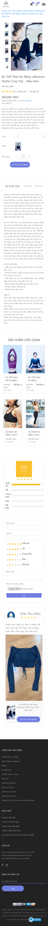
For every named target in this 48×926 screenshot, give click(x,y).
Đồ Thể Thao (6, 770)
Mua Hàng (16, 10)
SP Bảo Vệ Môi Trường (10, 774)
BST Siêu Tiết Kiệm (9, 783)
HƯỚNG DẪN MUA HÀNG (11, 830)
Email (8, 533)
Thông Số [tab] (27, 186)
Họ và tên (10, 523)
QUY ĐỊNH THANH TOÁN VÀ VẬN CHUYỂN (18, 835)
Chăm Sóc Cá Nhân (9, 792)
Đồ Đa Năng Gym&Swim (33, 10)
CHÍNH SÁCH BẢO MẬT (10, 826)
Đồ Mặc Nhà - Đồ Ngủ (10, 757)
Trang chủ (6, 10)
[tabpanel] (27, 46)
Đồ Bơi (4, 765)
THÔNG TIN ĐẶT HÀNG (10, 822)
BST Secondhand (8, 787)
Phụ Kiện (5, 778)
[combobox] (30, 136)
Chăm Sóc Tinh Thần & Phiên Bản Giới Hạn (18, 800)
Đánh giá (23, 91)
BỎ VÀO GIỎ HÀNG (20, 164)
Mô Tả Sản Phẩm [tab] (12, 186)
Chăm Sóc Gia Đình (9, 796)
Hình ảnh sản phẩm (14, 583)
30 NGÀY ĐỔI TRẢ (8, 817)
